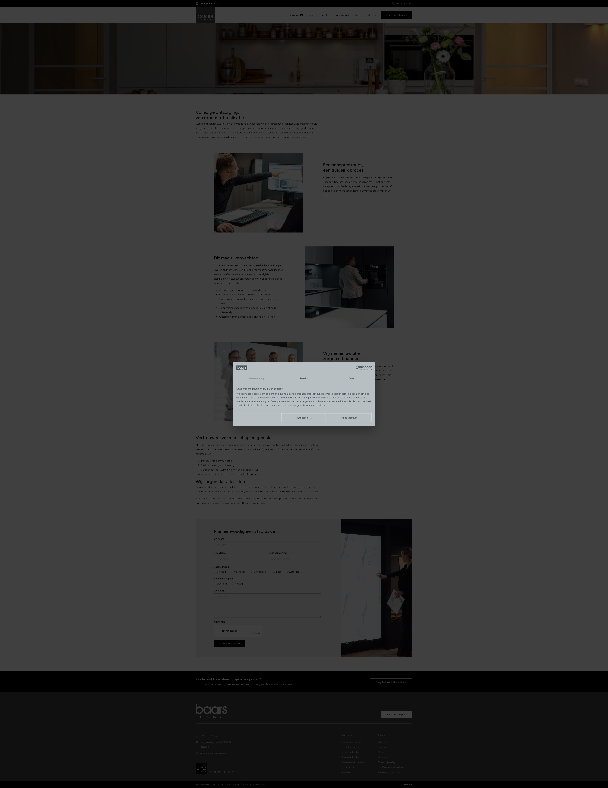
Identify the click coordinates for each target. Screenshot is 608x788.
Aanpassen (302, 417)
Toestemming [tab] (256, 378)
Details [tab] (304, 378)
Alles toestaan (349, 417)
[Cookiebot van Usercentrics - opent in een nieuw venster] (358, 368)
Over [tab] (351, 378)
